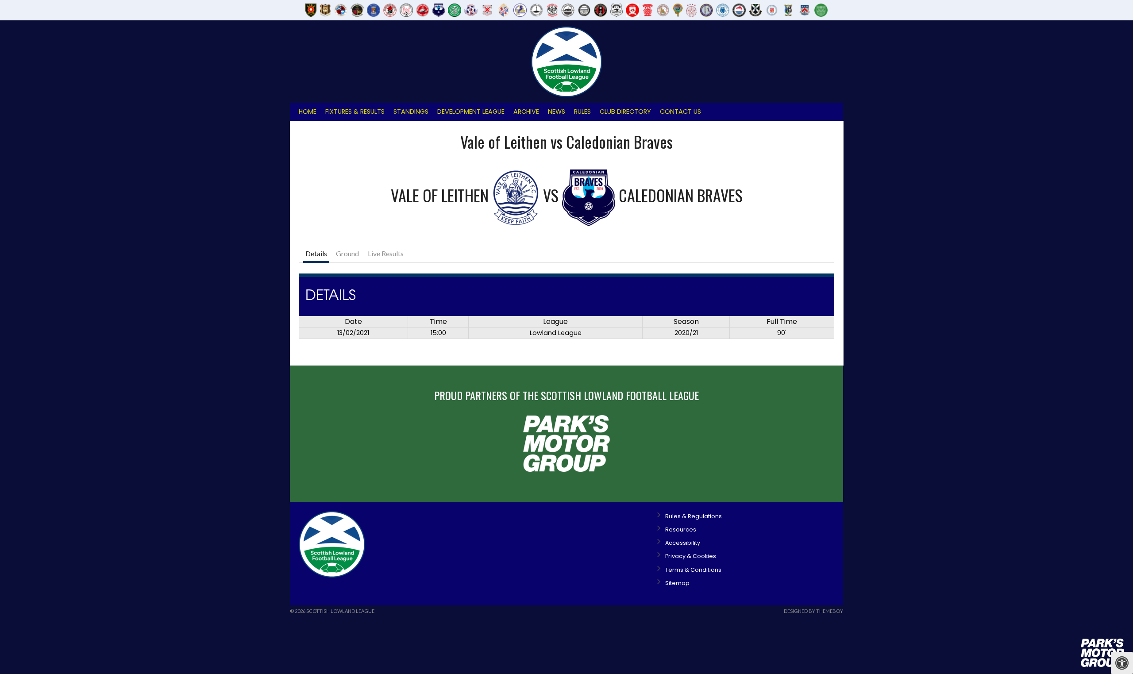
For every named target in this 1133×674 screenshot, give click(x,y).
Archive (526, 111)
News (556, 111)
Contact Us (680, 111)
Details (316, 253)
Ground (347, 253)
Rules (582, 111)
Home (307, 111)
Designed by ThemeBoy (813, 611)
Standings (410, 111)
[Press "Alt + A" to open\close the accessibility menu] (1122, 663)
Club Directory (625, 111)
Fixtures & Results (355, 111)
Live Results (386, 253)
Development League (471, 111)
